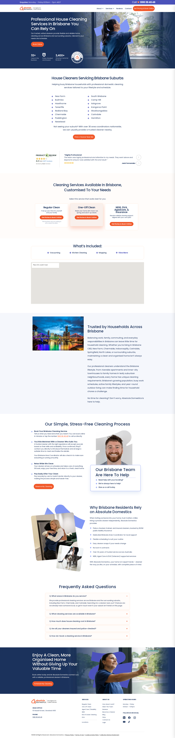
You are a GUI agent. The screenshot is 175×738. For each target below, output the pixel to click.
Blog (103, 715)
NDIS (83, 712)
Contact (128, 8)
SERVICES (85, 699)
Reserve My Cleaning (44, 486)
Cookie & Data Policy (92, 735)
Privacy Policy (69, 735)
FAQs (104, 717)
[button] (138, 157)
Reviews (119, 8)
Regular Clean (86, 704)
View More (123, 252)
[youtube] (124, 721)
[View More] (117, 253)
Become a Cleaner (108, 712)
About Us (105, 699)
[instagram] (134, 717)
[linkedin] (124, 717)
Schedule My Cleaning (43, 684)
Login (104, 722)
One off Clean (86, 707)
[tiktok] (129, 721)
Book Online (37, 44)
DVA (83, 717)
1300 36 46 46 (147, 2)
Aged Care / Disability (89, 709)
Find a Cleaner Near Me (84, 137)
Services (109, 8)
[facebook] (129, 717)
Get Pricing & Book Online (144, 8)
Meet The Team (107, 707)
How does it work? (108, 704)
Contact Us (106, 720)
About (99, 8)
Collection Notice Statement (109, 735)
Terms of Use (79, 735)
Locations (85, 722)
